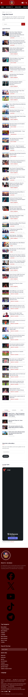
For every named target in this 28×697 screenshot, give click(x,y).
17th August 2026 (21, 141)
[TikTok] (11, 611)
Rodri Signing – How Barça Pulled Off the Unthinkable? (16, 236)
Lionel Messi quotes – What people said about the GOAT (12, 685)
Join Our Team (4, 666)
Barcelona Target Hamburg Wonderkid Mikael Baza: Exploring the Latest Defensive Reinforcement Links (17, 34)
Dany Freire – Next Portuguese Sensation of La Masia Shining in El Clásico (18, 147)
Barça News (18, 7)
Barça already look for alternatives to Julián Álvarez (17, 389)
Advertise (3, 657)
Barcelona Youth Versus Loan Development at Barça (17, 111)
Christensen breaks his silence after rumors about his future (17, 344)
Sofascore (12, 541)
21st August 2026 (19, 107)
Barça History (4, 636)
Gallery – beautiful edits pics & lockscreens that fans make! (12, 681)
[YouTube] (11, 601)
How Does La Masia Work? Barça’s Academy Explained (18, 223)
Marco (11, 71)
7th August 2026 (22, 238)
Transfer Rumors (5, 629)
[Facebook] (11, 580)
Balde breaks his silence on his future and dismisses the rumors (17, 306)
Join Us (2, 659)
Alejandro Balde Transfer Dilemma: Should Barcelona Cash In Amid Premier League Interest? (17, 68)
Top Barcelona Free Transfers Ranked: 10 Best (17, 75)
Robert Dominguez (14, 53)
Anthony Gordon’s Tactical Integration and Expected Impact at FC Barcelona (17, 199)
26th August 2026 (19, 37)
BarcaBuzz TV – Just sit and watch (19, 679)
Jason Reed (12, 37)
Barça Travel (4, 640)
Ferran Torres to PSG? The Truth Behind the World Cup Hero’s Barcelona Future (17, 276)
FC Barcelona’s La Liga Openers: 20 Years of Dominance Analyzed (17, 97)
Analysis (3, 632)
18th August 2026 (21, 134)
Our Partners (4, 661)
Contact (3, 663)
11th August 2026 (13, 220)
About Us (3, 655)
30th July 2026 (22, 323)
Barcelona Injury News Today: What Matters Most (17, 216)
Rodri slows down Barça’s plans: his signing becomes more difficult (17, 337)
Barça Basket (4, 630)
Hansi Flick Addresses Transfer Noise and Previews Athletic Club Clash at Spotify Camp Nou (17, 42)
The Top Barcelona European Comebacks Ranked (16, 139)
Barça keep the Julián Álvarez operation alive (17, 298)
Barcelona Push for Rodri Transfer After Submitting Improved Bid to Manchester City (17, 208)
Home (2, 7)
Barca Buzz (9, 679)
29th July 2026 (22, 347)
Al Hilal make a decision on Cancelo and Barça (16, 367)
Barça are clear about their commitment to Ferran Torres (16, 313)
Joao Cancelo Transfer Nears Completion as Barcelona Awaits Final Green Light (17, 170)
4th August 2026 (17, 251)
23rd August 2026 (13, 78)
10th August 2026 (19, 232)
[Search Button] (23, 24)
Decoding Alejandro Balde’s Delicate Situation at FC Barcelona (16, 83)
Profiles (3, 642)
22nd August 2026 (13, 87)
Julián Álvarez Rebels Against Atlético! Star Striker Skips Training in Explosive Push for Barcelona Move (17, 50)
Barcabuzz (8, 694)
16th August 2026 (13, 165)
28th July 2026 (22, 376)
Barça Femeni (4, 638)
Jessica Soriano (13, 62)
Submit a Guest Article (6, 668)
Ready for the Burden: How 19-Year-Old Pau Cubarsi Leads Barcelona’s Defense (17, 184)
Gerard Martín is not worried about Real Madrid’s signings (16, 291)
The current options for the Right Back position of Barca (16, 426)
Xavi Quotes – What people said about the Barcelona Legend (13, 689)
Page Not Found (9, 12)
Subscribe (6, 456)
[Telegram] (11, 621)
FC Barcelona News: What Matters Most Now (16, 267)
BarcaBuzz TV (9, 7)
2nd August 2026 (13, 271)
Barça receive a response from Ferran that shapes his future (17, 382)
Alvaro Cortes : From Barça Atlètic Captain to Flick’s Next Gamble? (17, 261)
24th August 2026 (17, 71)
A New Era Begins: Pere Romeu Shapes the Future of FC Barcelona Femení (17, 60)
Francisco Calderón (14, 293)
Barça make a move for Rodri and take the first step (17, 374)
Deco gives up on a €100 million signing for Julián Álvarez (17, 359)
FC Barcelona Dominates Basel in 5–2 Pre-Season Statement (17, 161)
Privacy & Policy (4, 664)
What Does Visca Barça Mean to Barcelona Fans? (17, 192)
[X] (11, 591)
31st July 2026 (22, 293)
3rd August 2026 (19, 264)
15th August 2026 (13, 189)
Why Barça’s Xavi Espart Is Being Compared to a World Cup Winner (17, 255)
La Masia (3, 634)
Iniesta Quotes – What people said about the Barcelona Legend (13, 683)
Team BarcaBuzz (13, 134)
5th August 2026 (17, 245)
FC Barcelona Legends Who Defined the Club (16, 229)
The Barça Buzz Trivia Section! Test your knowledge (11, 687)
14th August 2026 (13, 203)
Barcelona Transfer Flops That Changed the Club (17, 91)
